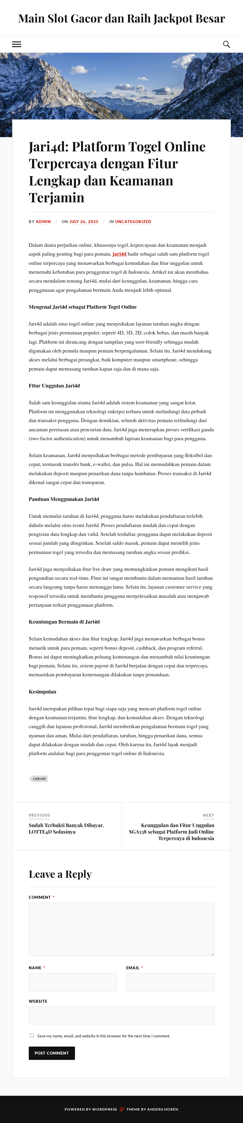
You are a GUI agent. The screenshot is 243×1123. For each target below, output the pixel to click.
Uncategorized (133, 221)
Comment (42, 897)
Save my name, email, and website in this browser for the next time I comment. (103, 1036)
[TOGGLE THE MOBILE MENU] (16, 44)
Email (134, 967)
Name (37, 967)
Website (38, 1001)
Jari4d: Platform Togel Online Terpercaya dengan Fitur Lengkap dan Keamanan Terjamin (117, 171)
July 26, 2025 (84, 221)
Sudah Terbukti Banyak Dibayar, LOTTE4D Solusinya (66, 828)
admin (43, 221)
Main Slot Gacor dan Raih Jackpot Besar (121, 17)
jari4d (120, 253)
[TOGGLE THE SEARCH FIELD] (226, 44)
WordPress (104, 1109)
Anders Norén (162, 1109)
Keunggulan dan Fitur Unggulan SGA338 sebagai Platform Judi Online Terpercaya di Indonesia (171, 831)
